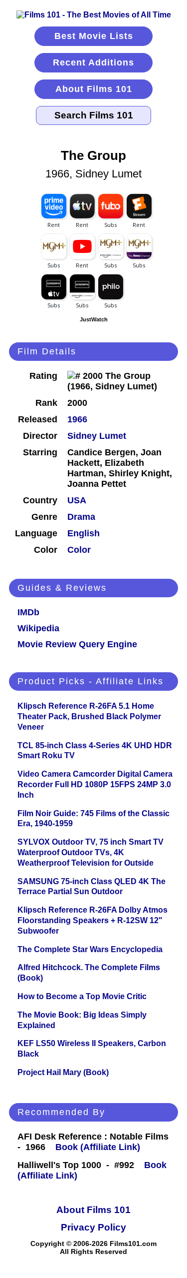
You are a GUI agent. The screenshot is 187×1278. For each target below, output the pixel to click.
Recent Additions (93, 62)
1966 (77, 419)
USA (76, 500)
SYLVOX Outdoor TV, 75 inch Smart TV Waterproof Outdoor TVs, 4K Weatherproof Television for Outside (90, 852)
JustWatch (94, 319)
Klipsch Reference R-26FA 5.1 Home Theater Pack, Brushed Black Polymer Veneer (89, 716)
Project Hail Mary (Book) (63, 1072)
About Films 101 (93, 89)
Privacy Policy (93, 1227)
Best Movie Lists (93, 36)
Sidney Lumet (96, 436)
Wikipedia (38, 628)
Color (79, 550)
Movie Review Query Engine (77, 644)
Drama (81, 517)
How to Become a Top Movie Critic (82, 996)
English (83, 533)
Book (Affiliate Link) (97, 1147)
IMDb (28, 612)
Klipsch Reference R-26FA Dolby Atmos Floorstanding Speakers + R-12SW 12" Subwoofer (92, 920)
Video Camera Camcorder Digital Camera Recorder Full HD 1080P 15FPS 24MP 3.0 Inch (95, 784)
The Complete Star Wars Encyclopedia (90, 949)
